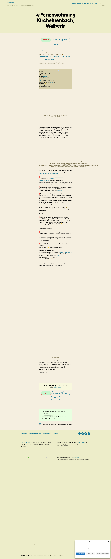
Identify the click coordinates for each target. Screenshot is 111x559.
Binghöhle (61, 252)
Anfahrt (55, 44)
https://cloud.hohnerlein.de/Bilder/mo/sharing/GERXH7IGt (54, 56)
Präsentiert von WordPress (56, 555)
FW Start (46, 40)
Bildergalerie (42, 50)
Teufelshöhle (68, 252)
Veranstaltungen (25, 442)
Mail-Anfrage (57, 387)
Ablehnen (90, 553)
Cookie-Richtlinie (80, 556)
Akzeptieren (81, 553)
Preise (66, 40)
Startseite (73, 3)
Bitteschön (82, 442)
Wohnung (56, 40)
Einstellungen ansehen (103, 553)
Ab (40, 80)
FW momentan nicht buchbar (46, 59)
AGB (40, 423)
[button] (108, 541)
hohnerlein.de (28, 555)
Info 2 (50, 178)
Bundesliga (59, 190)
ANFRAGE (45, 76)
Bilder (51, 82)
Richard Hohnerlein (81, 3)
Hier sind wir (90, 3)
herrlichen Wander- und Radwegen (48, 173)
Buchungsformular (48, 415)
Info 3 (53, 178)
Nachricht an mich (76, 457)
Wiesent (59, 255)
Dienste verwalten (82, 550)
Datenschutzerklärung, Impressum (90, 556)
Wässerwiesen (59, 177)
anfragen (51, 417)
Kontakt (96, 3)
